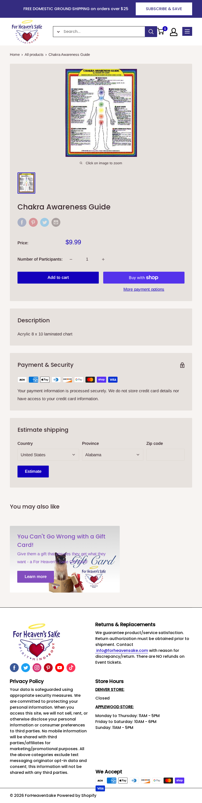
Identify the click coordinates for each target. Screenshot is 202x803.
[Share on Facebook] (21, 222)
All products (34, 54)
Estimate (33, 471)
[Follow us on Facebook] (14, 667)
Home (15, 54)
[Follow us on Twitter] (25, 667)
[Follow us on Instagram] (37, 667)
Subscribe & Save (164, 9)
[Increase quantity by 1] (103, 259)
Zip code (154, 443)
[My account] (173, 32)
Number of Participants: (40, 259)
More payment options (143, 289)
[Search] (151, 31)
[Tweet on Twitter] (44, 222)
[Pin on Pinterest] (33, 222)
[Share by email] (55, 222)
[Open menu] (187, 31)
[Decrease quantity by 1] (71, 259)
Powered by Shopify (76, 795)
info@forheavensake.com (121, 650)
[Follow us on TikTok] (71, 667)
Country (25, 443)
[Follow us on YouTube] (59, 667)
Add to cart (58, 277)
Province (90, 443)
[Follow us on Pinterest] (48, 667)
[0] (160, 31)
